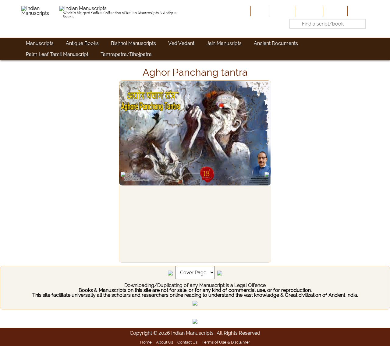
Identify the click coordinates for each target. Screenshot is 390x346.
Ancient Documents (276, 43)
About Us (282, 11)
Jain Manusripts (224, 43)
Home (259, 11)
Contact (358, 11)
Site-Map (334, 11)
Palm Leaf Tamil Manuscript (57, 54)
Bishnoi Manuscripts (133, 43)
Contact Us (187, 342)
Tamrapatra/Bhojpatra (126, 54)
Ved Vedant (181, 43)
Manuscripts (40, 43)
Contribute (308, 11)
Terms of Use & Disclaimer (226, 342)
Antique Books (82, 43)
